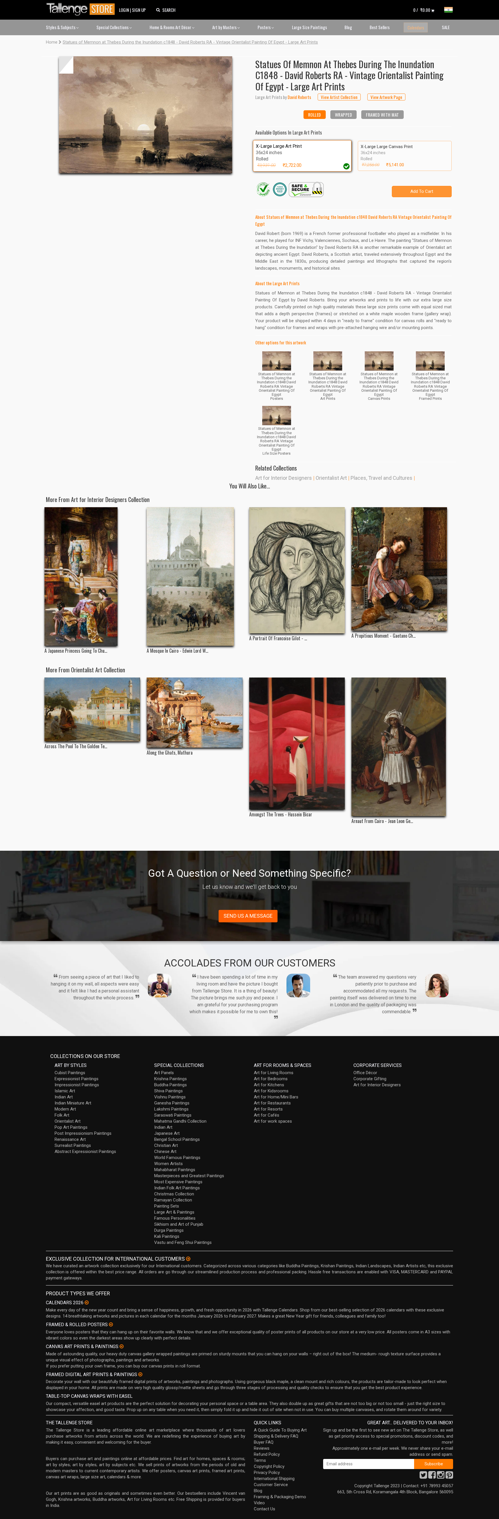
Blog (348, 27)
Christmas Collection (174, 1194)
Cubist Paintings (70, 1072)
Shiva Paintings (168, 1090)
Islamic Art (65, 1090)
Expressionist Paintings (76, 1078)
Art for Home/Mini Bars (276, 1097)
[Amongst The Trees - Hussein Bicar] (297, 743)
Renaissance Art (70, 1139)
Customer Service (271, 1484)
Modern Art (65, 1109)
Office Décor (365, 1072)
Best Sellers (380, 27)
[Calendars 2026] (87, 1302)
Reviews (261, 1448)
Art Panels (164, 1072)
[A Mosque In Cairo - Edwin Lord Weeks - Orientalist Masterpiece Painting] (194, 576)
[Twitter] (423, 1476)
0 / (421, 10)
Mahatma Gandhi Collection (180, 1121)
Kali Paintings (166, 1236)
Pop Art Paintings (71, 1127)
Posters (264, 27)
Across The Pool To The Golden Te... (75, 746)
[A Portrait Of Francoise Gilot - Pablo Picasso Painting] (297, 570)
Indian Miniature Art (73, 1103)
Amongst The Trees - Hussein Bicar (280, 814)
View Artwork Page (386, 97)
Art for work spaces (273, 1121)
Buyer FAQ (263, 1442)
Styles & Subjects (61, 27)
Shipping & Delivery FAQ (276, 1436)
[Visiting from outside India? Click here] (188, 1259)
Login (124, 10)
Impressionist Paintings (77, 1084)
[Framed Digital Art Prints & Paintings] (140, 1374)
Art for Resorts (268, 1109)
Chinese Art (165, 1151)
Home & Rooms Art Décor (171, 27)
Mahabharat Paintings (174, 1169)
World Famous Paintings (177, 1157)
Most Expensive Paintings (178, 1181)
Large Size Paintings (309, 27)
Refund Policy (267, 1454)
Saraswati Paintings (172, 1115)
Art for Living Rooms (273, 1072)
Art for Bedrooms (271, 1078)
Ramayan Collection (173, 1200)
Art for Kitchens (269, 1084)
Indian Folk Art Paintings (177, 1187)
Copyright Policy (269, 1466)
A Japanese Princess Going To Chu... (75, 651)
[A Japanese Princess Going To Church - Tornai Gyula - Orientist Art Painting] (92, 576)
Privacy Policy (267, 1472)
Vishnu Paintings (170, 1097)
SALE (446, 27)
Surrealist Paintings (73, 1145)
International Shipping (274, 1478)
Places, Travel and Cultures (381, 478)
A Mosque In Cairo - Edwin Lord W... (177, 651)
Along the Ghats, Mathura (170, 752)
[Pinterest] (449, 1476)
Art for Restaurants (272, 1103)
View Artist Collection (339, 97)
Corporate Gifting (369, 1078)
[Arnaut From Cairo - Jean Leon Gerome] (399, 747)
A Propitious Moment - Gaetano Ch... (383, 636)
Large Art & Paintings (174, 1212)
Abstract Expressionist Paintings (85, 1151)
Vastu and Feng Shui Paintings (183, 1242)
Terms (260, 1460)
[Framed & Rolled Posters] (111, 1324)
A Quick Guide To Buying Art (280, 1430)
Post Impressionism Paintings (83, 1133)
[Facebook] (432, 1476)
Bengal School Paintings (177, 1139)
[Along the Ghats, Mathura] (194, 713)
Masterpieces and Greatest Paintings (189, 1175)
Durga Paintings (169, 1230)
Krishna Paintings (170, 1078)
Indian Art (64, 1097)
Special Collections (112, 27)
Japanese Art (167, 1133)
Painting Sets (166, 1206)
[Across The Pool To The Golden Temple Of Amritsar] (92, 709)
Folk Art (62, 1115)
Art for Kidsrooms (271, 1090)
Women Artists (168, 1163)
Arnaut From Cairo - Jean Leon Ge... (382, 821)
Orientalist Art (331, 478)
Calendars (415, 27)
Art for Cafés (266, 1115)
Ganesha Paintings (171, 1103)
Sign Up (139, 10)
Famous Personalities (174, 1218)
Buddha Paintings (170, 1084)
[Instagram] (440, 1476)
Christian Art (166, 1145)
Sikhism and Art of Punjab (178, 1224)
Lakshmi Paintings (171, 1109)
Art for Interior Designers (283, 478)
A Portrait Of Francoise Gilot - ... (278, 638)
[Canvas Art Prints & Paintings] (122, 1346)
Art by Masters (224, 27)
